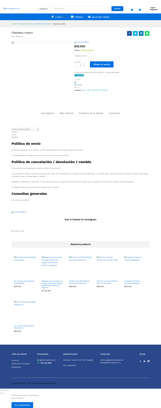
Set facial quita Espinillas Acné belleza (24, 282)
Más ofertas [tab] (67, 113)
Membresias (16, 367)
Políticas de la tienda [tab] (91, 113)
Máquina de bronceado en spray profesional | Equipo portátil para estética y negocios (52, 284)
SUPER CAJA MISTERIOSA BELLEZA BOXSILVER (79, 282)
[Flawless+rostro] (135, 33)
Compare (120, 64)
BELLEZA (78, 85)
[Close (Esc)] (1, 390)
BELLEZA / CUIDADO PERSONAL (95, 90)
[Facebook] (140, 361)
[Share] (3, 390)
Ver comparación (22, 405)
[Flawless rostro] (129, 33)
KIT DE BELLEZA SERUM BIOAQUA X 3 (24, 327)
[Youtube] (144, 361)
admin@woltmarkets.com (110, 363)
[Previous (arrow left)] (1, 393)
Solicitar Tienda (100, 17)
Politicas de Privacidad (21, 364)
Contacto (15, 360)
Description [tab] (47, 113)
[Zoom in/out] (8, 390)
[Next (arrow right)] (3, 393)
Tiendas (79, 17)
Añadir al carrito (101, 64)
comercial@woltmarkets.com (112, 360)
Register (153, 10)
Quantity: (77, 62)
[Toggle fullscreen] (6, 390)
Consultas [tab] (114, 113)
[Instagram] (148, 361)
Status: (77, 50)
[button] (19, 277)
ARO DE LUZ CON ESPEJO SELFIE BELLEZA (107, 282)
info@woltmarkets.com (46, 360)
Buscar (117, 9)
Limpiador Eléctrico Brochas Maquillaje (132, 282)
